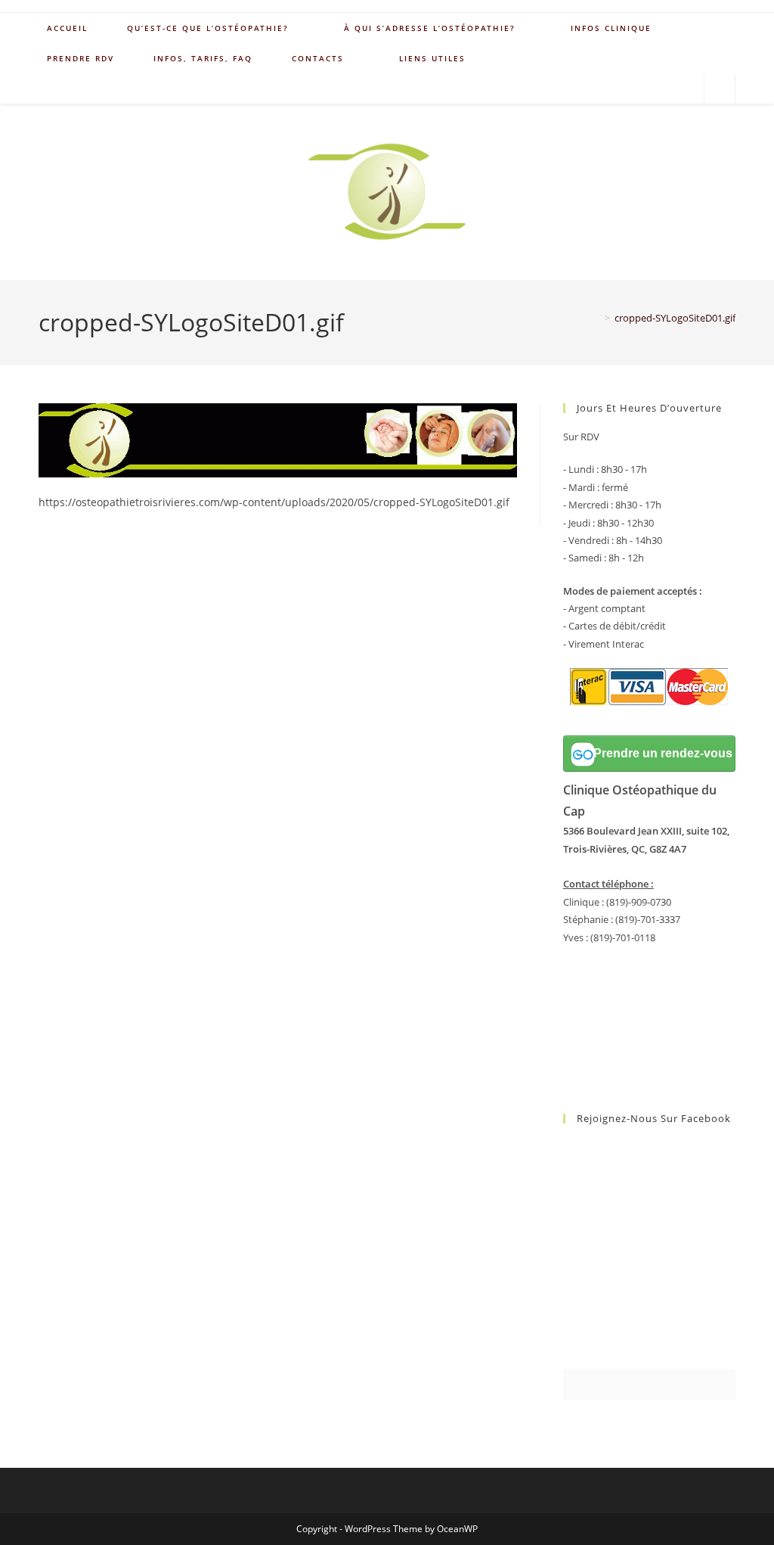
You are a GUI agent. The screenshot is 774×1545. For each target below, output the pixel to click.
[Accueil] (596, 318)
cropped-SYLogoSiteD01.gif (675, 318)
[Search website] (719, 89)
